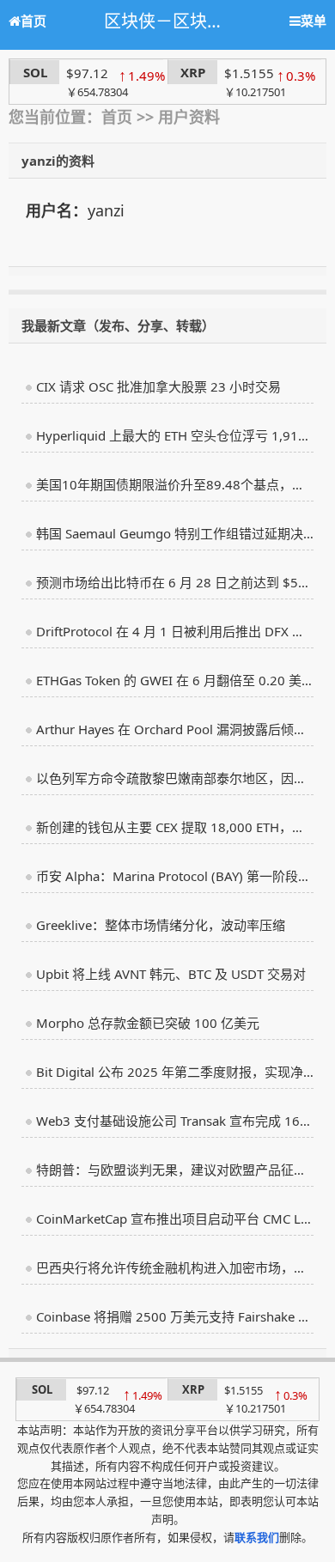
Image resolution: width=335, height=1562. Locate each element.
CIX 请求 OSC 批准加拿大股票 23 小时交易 (158, 386)
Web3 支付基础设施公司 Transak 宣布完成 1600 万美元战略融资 (175, 1120)
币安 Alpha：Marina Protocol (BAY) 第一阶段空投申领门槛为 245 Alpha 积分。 (175, 875)
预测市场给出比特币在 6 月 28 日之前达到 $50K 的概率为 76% (175, 582)
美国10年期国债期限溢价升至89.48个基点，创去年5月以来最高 (175, 484)
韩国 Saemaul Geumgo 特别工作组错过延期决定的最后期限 (175, 533)
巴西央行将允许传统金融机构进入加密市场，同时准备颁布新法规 (175, 1267)
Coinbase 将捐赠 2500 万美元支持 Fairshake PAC (175, 1316)
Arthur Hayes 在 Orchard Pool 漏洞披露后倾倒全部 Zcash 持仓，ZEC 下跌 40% (175, 729)
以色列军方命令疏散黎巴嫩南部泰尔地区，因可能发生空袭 (175, 778)
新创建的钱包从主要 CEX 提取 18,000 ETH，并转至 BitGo (175, 827)
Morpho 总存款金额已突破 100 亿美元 (147, 1022)
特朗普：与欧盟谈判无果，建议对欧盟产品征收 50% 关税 (175, 1169)
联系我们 (256, 1537)
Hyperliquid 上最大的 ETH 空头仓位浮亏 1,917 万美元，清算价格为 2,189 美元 (175, 435)
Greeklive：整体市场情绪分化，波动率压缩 (160, 924)
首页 (33, 20)
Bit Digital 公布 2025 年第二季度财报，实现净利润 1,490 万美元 (175, 1071)
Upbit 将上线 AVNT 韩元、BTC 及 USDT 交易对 (171, 973)
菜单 (313, 20)
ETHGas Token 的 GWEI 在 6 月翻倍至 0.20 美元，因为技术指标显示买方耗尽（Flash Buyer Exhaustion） (175, 680)
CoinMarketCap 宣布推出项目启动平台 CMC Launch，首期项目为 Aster (175, 1218)
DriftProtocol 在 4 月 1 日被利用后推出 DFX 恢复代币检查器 (175, 631)
